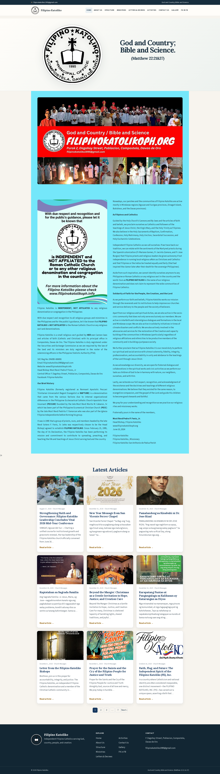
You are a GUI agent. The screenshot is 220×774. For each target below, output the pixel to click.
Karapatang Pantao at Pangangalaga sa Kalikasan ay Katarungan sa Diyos (158, 596)
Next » (124, 710)
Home (89, 10)
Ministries (121, 10)
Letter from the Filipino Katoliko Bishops (60, 669)
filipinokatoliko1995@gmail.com (45, 2)
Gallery (174, 10)
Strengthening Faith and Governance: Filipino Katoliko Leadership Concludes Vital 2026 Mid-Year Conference (59, 518)
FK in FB (184, 10)
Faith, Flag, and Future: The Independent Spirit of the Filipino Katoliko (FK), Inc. (156, 671)
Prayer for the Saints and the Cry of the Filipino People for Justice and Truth (107, 671)
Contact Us (164, 10)
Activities (151, 10)
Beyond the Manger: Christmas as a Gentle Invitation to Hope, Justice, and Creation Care (109, 596)
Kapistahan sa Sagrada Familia (59, 592)
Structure (109, 10)
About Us (98, 10)
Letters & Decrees (137, 10)
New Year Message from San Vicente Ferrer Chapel (107, 514)
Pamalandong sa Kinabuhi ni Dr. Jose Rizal (159, 514)
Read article (47, 547)
